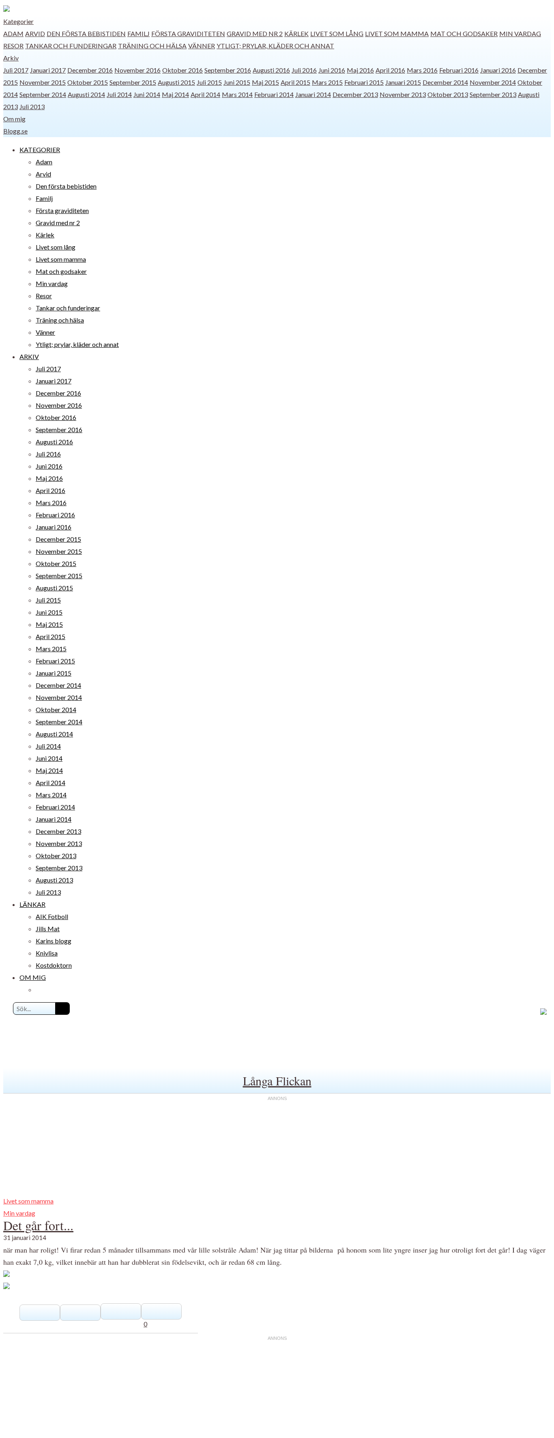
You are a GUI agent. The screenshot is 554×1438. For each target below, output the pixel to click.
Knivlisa (47, 953)
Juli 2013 (32, 106)
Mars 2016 (422, 70)
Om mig (14, 119)
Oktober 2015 (87, 82)
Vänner (201, 46)
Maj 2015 (265, 82)
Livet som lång (336, 33)
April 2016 (390, 70)
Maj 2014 (175, 94)
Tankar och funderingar (70, 46)
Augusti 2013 (54, 880)
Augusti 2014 (86, 94)
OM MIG (32, 977)
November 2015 (42, 82)
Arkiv (11, 58)
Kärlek (296, 33)
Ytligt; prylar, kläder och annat (275, 46)
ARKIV (29, 356)
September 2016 (227, 70)
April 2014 (205, 94)
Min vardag (520, 33)
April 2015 (295, 82)
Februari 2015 (364, 82)
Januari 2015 (403, 82)
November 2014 (493, 82)
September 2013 (493, 94)
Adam (13, 33)
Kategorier (18, 21)
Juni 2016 (331, 70)
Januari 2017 (48, 70)
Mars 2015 (327, 82)
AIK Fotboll (52, 916)
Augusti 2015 (176, 82)
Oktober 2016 (182, 70)
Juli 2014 (119, 94)
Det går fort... (38, 1225)
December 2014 (445, 82)
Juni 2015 (236, 82)
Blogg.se (15, 131)
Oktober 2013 (447, 94)
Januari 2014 (313, 94)
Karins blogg (53, 941)
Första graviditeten (188, 33)
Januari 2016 (498, 70)
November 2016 (137, 70)
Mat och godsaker (464, 33)
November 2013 (403, 94)
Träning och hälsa (152, 46)
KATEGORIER (39, 149)
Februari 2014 (274, 94)
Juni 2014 (146, 94)
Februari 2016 (459, 70)
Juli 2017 (15, 70)
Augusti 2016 (271, 70)
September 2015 (133, 82)
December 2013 (355, 94)
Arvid (35, 33)
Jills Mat (48, 928)
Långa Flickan (277, 1080)
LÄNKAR (32, 904)
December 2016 (90, 70)
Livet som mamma (397, 33)
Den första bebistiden (86, 33)
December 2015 (58, 539)
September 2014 (42, 94)
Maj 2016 (360, 70)
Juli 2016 (304, 70)
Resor (13, 46)
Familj (138, 33)
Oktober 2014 (56, 709)
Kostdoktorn (54, 965)
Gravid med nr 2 (255, 33)
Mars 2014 (237, 94)
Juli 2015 (209, 82)
